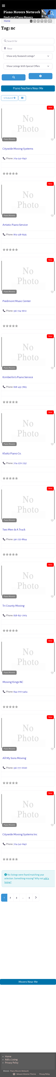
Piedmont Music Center (16, 301)
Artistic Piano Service (15, 224)
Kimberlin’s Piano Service (17, 377)
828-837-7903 (20, 615)
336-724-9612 (20, 311)
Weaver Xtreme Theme (26, 1074)
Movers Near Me (28, 981)
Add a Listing (11, 1059)
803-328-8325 (20, 234)
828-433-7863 (20, 387)
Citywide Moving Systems (17, 148)
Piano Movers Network (21, 11)
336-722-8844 (20, 539)
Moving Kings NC (12, 682)
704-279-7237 (20, 463)
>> (50, 21)
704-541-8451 (20, 158)
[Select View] (22, 98)
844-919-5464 (20, 692)
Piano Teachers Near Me (28, 88)
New (50, 107)
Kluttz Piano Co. (11, 453)
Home (7, 21)
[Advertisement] (28, 943)
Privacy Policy (11, 1062)
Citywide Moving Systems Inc (19, 834)
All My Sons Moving (14, 758)
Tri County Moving (13, 605)
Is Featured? (9, 98)
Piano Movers (9, 139)
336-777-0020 (20, 768)
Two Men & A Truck (13, 529)
